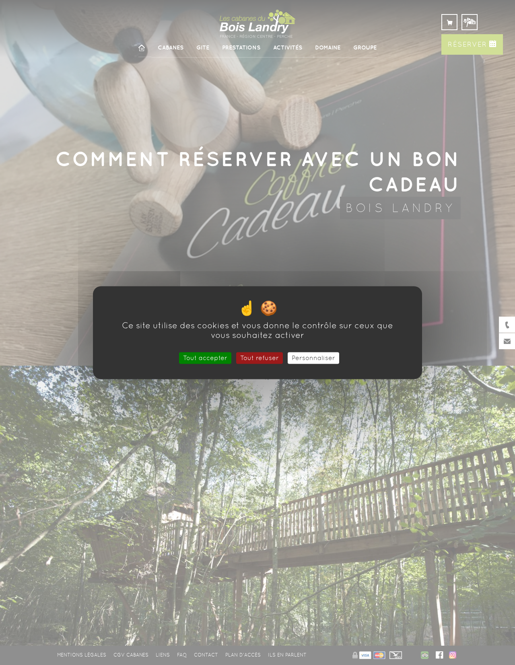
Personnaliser (313, 358)
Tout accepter (205, 358)
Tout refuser (259, 358)
